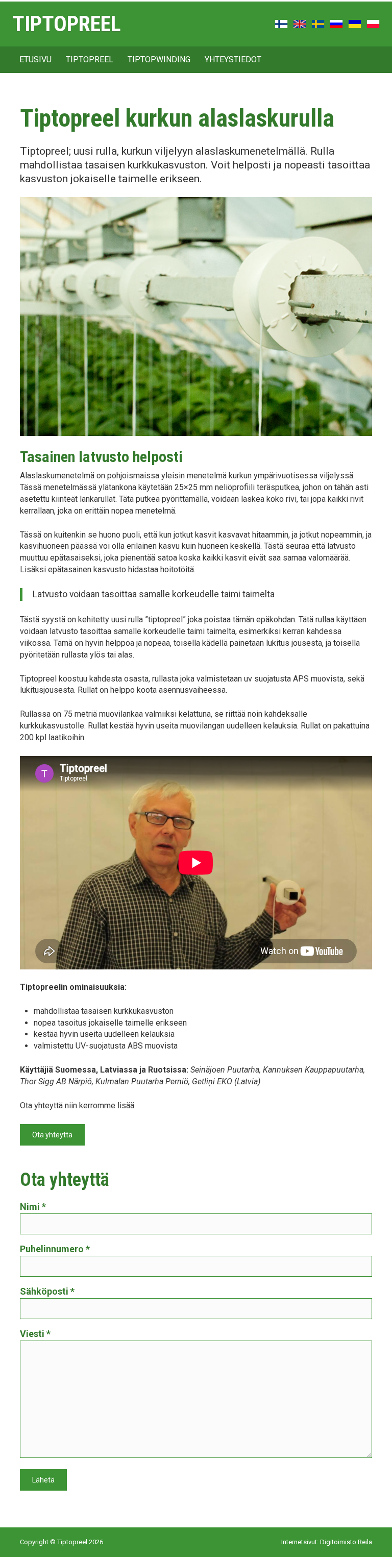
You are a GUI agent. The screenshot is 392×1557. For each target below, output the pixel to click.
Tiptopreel (66, 24)
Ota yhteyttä (52, 1135)
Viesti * (35, 1333)
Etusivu (35, 59)
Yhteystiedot (233, 59)
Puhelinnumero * (55, 1249)
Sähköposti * (47, 1291)
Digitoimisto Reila (346, 1542)
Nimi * (33, 1206)
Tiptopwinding (159, 59)
